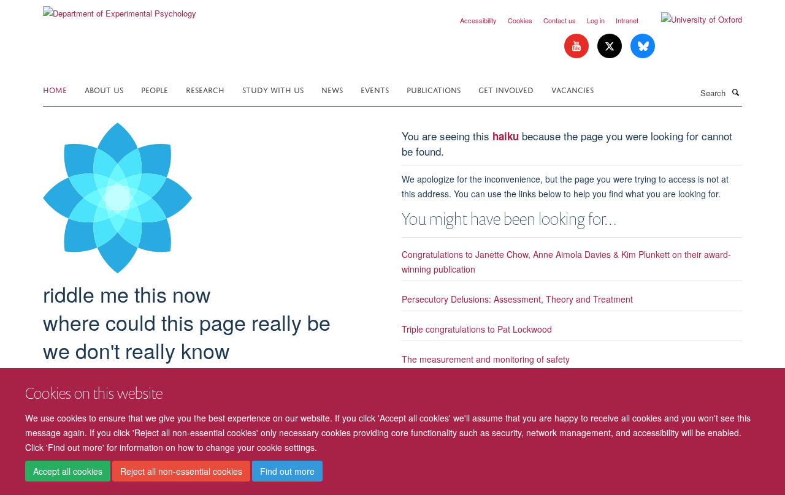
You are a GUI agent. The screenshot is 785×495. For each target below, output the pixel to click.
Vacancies (572, 89)
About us (104, 89)
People (154, 89)
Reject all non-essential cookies (181, 471)
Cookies (520, 20)
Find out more (287, 471)
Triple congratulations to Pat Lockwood (477, 329)
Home (55, 89)
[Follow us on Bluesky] (642, 46)
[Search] (735, 92)
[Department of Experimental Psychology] (119, 9)
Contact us (559, 20)
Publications (434, 89)
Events (375, 89)
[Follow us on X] (610, 46)
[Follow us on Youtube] (577, 46)
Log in (596, 20)
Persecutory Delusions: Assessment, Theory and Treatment (517, 299)
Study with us (273, 89)
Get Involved (506, 89)
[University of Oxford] (692, 19)
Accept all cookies (67, 471)
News (332, 89)
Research (205, 89)
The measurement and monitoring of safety (486, 359)
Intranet (627, 20)
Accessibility (478, 20)
